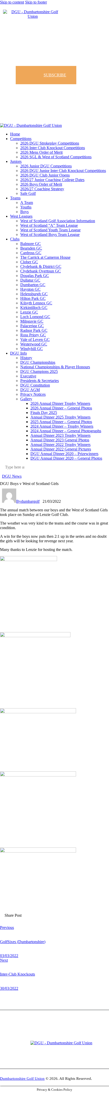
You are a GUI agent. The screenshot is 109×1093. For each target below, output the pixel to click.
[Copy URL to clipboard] (60, 919)
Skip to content (12, 2)
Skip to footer (36, 2)
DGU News (12, 476)
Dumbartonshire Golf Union (22, 1079)
